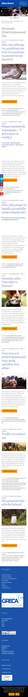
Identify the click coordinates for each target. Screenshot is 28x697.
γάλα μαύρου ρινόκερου (12, 486)
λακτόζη (21, 488)
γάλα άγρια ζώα (19, 111)
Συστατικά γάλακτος (13, 110)
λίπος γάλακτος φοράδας (12, 557)
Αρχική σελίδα (6, 21)
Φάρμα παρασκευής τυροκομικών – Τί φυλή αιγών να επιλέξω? (13, 131)
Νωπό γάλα (6, 479)
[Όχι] (26, 691)
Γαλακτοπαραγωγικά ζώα (15, 108)
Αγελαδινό (9, 263)
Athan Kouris (8, 3)
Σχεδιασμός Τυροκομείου (8, 653)
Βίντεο (3, 649)
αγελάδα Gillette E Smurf (9, 267)
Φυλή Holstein (14, 421)
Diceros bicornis (9, 481)
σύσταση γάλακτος (16, 489)
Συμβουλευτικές (6, 645)
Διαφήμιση (4, 647)
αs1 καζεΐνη (14, 190)
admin (22, 40)
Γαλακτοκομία (16, 21)
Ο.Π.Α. (3, 626)
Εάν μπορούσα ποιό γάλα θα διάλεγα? (13, 502)
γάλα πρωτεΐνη (9, 115)
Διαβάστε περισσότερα (9, 101)
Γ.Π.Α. (3, 622)
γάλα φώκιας (16, 488)
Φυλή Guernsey (8, 421)
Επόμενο (26, 11)
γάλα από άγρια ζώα (18, 484)
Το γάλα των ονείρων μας (13, 435)
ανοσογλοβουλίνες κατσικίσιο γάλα (14, 337)
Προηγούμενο (2, 11)
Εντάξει (11, 694)
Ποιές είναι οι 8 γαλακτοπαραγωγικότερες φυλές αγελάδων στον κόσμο (14, 360)
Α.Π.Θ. (3, 624)
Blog (11, 21)
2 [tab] (11, 17)
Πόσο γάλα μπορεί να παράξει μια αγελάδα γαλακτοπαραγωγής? (14, 208)
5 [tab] (16, 17)
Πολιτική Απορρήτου (7, 618)
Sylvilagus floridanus (10, 111)
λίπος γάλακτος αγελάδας (11, 555)
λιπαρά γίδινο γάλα (13, 338)
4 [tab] (14, 17)
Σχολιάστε (4, 42)
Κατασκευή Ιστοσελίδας (8, 651)
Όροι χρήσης (5, 620)
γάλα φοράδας (9, 488)
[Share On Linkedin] (1, 181)
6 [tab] (18, 17)
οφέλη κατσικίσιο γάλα (12, 340)
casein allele (8, 190)
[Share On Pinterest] (1, 184)
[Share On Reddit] (1, 187)
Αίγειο (8, 187)
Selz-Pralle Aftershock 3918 (12, 265)
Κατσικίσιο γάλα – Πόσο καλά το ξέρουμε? (12, 282)
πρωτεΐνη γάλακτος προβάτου (11, 560)
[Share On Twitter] (1, 178)
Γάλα (22, 21)
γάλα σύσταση (17, 115)
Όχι (17, 694)
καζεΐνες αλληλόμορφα (11, 192)
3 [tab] (13, 17)
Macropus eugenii (9, 483)
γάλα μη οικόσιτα (8, 113)
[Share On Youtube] (1, 193)
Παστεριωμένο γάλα (13, 479)
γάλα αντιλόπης (10, 484)
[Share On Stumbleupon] (1, 190)
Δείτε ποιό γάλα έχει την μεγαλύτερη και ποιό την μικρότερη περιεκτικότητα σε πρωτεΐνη (13, 52)
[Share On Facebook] (1, 175)
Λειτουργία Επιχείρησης (9, 188)
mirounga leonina (17, 483)
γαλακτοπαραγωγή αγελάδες (12, 419)
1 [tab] (9, 17)
